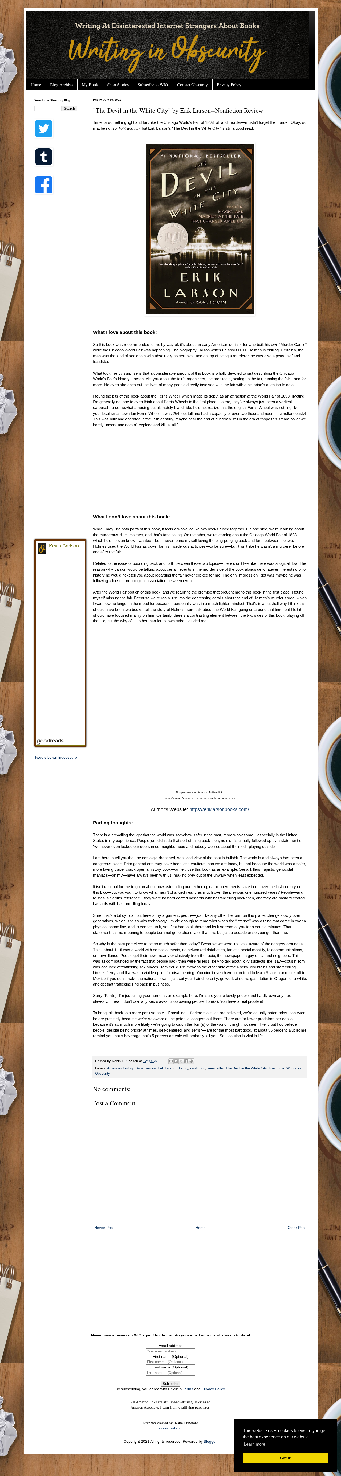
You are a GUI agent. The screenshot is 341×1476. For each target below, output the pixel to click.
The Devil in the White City (246, 1068)
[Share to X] (181, 1061)
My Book (90, 84)
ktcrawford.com (170, 1428)
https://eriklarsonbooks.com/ (219, 809)
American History (120, 1068)
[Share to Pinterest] (191, 1061)
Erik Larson (166, 1068)
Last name (170, 1367)
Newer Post (104, 1227)
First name (171, 1356)
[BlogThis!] (176, 1061)
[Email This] (171, 1061)
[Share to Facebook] (186, 1061)
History (182, 1068)
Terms (188, 1389)
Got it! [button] (285, 1458)
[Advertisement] (200, 471)
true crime (276, 1068)
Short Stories (118, 84)
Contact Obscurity (192, 84)
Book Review (146, 1068)
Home (36, 84)
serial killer (215, 1068)
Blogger (210, 1441)
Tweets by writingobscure (55, 757)
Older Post (297, 1227)
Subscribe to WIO (153, 84)
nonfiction (197, 1068)
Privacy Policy (229, 84)
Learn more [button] (254, 1444)
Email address (170, 1345)
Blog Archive (61, 84)
